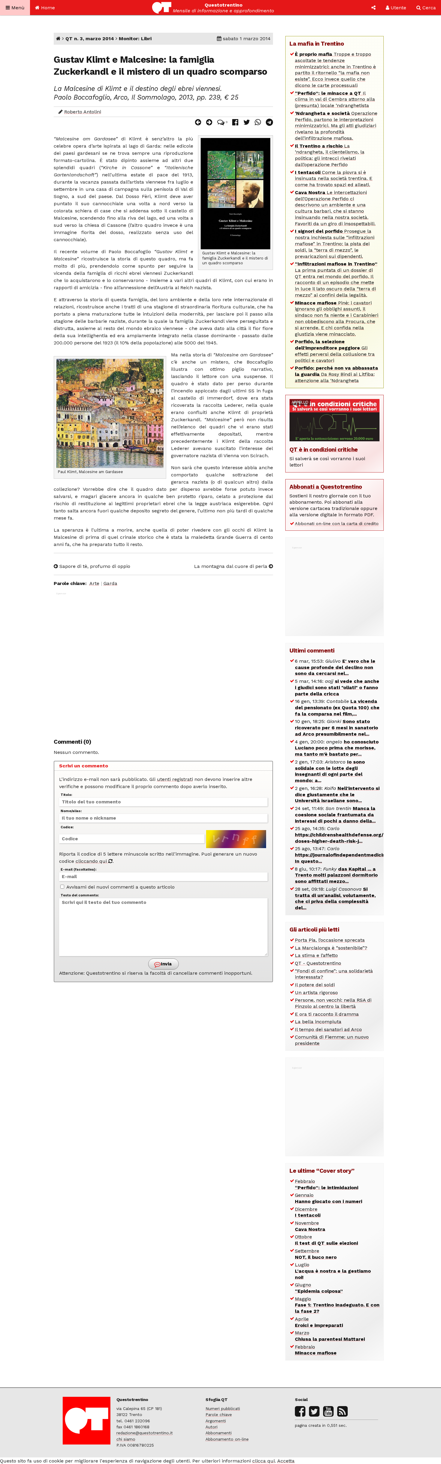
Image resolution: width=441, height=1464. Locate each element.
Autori (212, 1426)
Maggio (337, 1305)
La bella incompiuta (318, 1021)
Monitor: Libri (135, 38)
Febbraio (326, 1184)
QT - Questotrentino (318, 963)
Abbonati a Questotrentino (326, 486)
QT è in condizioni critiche (324, 449)
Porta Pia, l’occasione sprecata (330, 940)
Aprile (319, 1322)
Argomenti (216, 1420)
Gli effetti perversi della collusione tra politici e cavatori (335, 351)
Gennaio (328, 1198)
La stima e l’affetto (316, 955)
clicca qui (263, 1461)
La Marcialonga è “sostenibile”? (331, 948)
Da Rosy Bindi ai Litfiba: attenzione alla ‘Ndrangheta (336, 374)
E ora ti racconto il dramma (327, 1014)
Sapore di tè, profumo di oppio (94, 566)
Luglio (333, 1271)
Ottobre (326, 1240)
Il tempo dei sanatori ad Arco (328, 1029)
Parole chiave (219, 1414)
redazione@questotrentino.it (144, 1432)
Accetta (286, 1461)
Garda (110, 583)
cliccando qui (92, 861)
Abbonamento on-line (227, 1439)
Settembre (316, 1254)
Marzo (330, 1336)
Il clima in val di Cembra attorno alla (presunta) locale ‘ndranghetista (335, 99)
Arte (94, 583)
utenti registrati (175, 779)
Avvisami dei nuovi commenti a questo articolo (120, 887)
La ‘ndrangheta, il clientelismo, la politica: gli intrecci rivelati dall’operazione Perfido (329, 155)
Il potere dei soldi (315, 985)
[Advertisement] (163, 662)
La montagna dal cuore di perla (231, 566)
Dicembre (307, 1212)
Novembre (310, 1226)
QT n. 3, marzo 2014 (89, 38)
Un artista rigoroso (316, 992)
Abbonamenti (219, 1432)
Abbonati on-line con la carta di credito (337, 523)
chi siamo (125, 1439)
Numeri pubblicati (223, 1408)
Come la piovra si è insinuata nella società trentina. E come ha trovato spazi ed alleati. (333, 179)
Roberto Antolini (82, 112)
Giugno (319, 1288)
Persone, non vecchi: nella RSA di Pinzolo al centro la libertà (333, 1003)
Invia (166, 964)
